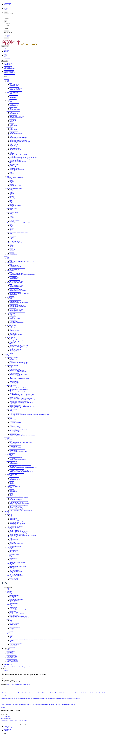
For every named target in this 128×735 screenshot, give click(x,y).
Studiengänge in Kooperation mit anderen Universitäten (22, 274)
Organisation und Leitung (13, 92)
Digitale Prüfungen (13, 612)
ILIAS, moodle (35, 704)
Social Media (12, 120)
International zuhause (14, 554)
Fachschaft (12, 197)
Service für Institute (14, 570)
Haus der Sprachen (13, 550)
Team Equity (12, 458)
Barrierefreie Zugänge (20, 692)
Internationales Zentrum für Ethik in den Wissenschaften (22, 399)
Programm (11, 640)
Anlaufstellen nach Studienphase (17, 312)
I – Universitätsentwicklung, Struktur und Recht (20, 442)
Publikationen (12, 119)
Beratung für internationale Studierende (18, 302)
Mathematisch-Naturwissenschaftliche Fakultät (17, 232)
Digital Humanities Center (15, 359)
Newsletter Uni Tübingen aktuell (17, 116)
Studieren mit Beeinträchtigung (16, 305)
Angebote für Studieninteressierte (17, 268)
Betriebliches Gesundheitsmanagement (18, 505)
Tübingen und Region (14, 168)
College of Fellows (13, 393)
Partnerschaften (13, 518)
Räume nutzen (12, 601)
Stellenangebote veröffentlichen (16, 169)
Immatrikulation (13, 294)
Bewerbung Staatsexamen (15, 289)
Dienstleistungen (13, 491)
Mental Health (12, 308)
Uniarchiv (11, 483)
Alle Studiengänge (8, 63)
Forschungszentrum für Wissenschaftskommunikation (21, 395)
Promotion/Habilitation (14, 220)
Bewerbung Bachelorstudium (16, 285)
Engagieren (12, 629)
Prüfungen (11, 317)
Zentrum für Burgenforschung (16, 403)
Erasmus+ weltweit (13, 579)
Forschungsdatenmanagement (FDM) (18, 363)
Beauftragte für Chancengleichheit (17, 459)
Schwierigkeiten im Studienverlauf (17, 306)
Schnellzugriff (4, 60)
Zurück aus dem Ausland (15, 546)
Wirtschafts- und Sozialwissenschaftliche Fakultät (18, 222)
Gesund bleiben (13, 597)
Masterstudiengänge (14, 277)
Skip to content (7, 3)
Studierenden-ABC (14, 265)
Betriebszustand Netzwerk (7, 698)
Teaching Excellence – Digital (16, 613)
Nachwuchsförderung (12, 409)
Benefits (11, 165)
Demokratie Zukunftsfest (15, 149)
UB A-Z (11, 482)
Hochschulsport (13, 466)
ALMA (2, 704)
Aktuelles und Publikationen (13, 111)
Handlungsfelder (13, 107)
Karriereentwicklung (14, 164)
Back (8, 80)
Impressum (6, 726)
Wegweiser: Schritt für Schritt (16, 309)
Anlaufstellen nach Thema (15, 310)
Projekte (11, 495)
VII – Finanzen (13, 450)
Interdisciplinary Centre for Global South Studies (20, 398)
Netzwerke (12, 108)
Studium (11, 182)
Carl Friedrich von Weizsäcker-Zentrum (18, 389)
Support (11, 493)
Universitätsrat (12, 97)
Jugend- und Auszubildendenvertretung (18, 501)
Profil (8, 81)
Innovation (9, 417)
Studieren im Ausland (12, 536)
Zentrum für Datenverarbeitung (14, 486)
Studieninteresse (10, 262)
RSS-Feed (6, 730)
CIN (10, 377)
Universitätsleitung (13, 95)
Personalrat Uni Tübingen (15, 499)
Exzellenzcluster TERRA (15, 375)
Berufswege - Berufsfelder (15, 349)
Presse (5, 55)
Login (6, 28)
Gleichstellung (12, 194)
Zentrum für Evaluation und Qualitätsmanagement (21, 471)
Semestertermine (50, 692)
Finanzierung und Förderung (16, 543)
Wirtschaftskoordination (15, 422)
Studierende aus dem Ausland (13, 527)
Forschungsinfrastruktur (12, 357)
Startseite (6, 670)
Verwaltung (9, 439)
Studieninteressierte (8, 48)
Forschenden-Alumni (14, 625)
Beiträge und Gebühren (14, 318)
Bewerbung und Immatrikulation (14, 282)
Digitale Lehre (12, 611)
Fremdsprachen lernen (14, 552)
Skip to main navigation (9, 1)
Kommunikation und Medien (16, 599)
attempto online (13, 115)
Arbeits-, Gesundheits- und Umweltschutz (19, 503)
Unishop (66, 698)
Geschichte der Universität (15, 91)
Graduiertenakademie (14, 411)
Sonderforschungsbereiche (15, 379)
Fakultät (11, 180)
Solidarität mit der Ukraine (15, 525)
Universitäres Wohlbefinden (16, 133)
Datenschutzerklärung (9, 727)
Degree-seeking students (15, 530)
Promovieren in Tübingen (15, 413)
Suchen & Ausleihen (14, 477)
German (8, 33)
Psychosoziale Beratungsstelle (16, 509)
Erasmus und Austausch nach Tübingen (18, 533)
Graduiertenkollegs (13, 381)
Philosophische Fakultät (12, 212)
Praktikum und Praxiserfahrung (16, 346)
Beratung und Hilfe (14, 595)
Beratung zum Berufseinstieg (16, 340)
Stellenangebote (57, 692)
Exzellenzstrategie (8, 66)
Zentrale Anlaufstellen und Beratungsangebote (17, 497)
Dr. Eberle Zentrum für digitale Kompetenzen (20, 465)
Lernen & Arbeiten (13, 478)
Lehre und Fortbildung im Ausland (15, 575)
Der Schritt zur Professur (15, 431)
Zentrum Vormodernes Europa (16, 407)
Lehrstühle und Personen (15, 205)
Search (6, 18)
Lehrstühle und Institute (15, 185)
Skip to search (7, 5)
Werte (10, 162)
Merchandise (12, 132)
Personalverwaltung (14, 600)
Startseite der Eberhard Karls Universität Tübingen (18, 684)
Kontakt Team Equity (14, 109)
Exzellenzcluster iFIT (14, 373)
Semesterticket (12, 332)
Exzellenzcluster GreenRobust (16, 370)
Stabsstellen (12, 453)
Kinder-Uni (12, 145)
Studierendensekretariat (9, 68)
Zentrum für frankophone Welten (17, 405)
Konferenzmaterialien (24, 698)
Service (11, 104)
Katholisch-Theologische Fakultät (14, 188)
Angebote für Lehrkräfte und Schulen (18, 137)
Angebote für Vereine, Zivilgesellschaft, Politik (20, 141)
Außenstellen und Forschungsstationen (18, 521)
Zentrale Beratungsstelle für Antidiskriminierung (20, 510)
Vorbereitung (12, 544)
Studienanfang (12, 316)
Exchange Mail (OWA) (9, 704)
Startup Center (12, 421)
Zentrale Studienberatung (9, 74)
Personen (11, 186)
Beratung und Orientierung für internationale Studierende (22, 535)
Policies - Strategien (14, 103)
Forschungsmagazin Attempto (16, 117)
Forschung (11, 184)
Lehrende (6, 52)
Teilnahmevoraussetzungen (15, 643)
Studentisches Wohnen (14, 328)
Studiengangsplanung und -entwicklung (18, 616)
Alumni (5, 54)
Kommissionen (13, 99)
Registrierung (12, 621)
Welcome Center (10, 563)
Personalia (11, 124)
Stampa (5, 733)
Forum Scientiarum (13, 397)
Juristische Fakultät (11, 198)
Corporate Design (13, 603)
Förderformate (12, 608)
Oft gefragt (12, 490)
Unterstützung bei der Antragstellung (18, 429)
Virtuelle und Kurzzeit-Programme (17, 534)
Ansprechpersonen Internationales (17, 523)
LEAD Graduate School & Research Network (20, 378)
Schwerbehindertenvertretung (16, 502)
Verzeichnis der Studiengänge (16, 273)
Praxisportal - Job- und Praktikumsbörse (18, 347)
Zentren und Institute (11, 385)
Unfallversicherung (13, 336)
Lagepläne (11, 173)
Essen (10, 329)
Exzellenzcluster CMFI (14, 369)
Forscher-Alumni (13, 560)
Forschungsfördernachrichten (16, 427)
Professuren (12, 156)
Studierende (6, 50)
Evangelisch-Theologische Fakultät (15, 177)
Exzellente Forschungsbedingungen (17, 161)
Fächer (11, 225)
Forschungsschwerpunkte (15, 210)
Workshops (12, 344)
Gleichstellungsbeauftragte (15, 457)
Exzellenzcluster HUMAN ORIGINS (18, 371)
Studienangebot (10, 270)
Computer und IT (13, 596)
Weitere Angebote (4, 695)
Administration (12, 320)
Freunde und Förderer (14, 89)
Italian (8, 36)
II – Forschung (12, 443)
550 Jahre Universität (14, 84)
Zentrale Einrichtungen (12, 461)
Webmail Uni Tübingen (9, 72)
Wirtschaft (6, 56)
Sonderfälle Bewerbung (15, 292)
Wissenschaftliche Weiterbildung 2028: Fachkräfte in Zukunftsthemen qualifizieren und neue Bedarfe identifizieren (36, 639)
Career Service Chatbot (14, 341)
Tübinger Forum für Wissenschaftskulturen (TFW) (21, 402)
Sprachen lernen (10, 547)
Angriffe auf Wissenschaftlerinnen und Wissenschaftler (22, 435)
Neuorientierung (13, 324)
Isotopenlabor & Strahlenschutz (16, 469)
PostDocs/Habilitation (14, 241)
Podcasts (11, 123)
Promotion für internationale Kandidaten (18, 531)
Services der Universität (15, 574)
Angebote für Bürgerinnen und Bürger (18, 140)
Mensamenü (37, 698)
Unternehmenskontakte (14, 350)
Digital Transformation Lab (15, 507)
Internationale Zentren (14, 522)
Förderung (11, 559)
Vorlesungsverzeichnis (9, 71)
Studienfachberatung (14, 301)
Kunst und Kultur (13, 131)
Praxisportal (52, 704)
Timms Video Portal (59, 704)
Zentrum (11, 245)
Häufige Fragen (13, 645)
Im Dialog (9, 135)
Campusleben (10, 127)
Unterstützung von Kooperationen (17, 562)
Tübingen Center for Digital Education (18, 401)
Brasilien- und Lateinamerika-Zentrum (18, 387)
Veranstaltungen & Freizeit (15, 571)
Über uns (11, 481)
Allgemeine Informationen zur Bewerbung (19, 293)
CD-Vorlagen (16, 698)
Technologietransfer (14, 419)
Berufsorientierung (11, 337)
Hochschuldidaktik (13, 615)
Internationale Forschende (15, 160)
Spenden (11, 628)
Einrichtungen (12, 206)
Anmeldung (12, 647)
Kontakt (5, 9)
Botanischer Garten (14, 463)
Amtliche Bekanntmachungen (8, 692)
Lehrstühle (11, 193)
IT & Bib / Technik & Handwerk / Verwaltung (20, 155)
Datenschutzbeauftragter (15, 506)
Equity (8, 100)
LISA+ (11, 361)
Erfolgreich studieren (14, 321)
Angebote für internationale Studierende (18, 345)
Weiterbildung (7, 58)
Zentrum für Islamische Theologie (14, 242)
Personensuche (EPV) (9, 67)
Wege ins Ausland (13, 539)
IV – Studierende (13, 446)
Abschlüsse (12, 641)
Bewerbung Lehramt (14, 288)
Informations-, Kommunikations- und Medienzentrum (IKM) (23, 467)
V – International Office (15, 447)
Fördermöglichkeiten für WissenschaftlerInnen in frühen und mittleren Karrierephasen (29, 414)
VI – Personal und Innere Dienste (17, 449)
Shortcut (5, 731)
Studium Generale (13, 144)
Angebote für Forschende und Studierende (19, 143)
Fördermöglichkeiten (14, 644)
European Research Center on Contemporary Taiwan (21, 394)
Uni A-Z (6, 8)
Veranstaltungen (13, 125)
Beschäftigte (6, 51)
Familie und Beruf (13, 166)
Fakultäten (6, 174)
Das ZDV (11, 494)
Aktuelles (11, 181)
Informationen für (4, 46)
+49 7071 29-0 (6, 716)
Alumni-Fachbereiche (14, 627)
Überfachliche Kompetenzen (16, 281)
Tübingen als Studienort (15, 266)
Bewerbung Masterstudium (15, 286)
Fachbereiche (12, 218)
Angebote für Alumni (14, 351)
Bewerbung (12, 542)
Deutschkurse (12, 551)
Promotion (11, 240)
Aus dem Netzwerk (14, 623)
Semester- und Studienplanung (16, 322)
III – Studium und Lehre (15, 445)
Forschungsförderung (14, 426)
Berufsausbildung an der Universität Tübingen (20, 158)
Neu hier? (11, 489)
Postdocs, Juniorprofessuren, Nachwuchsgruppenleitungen (23, 157)
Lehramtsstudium (13, 278)
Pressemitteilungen (13, 113)
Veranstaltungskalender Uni (74, 698)
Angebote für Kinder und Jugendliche (18, 139)
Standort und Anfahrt (11, 170)
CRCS (11, 390)
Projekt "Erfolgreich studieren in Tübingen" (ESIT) (21, 261)
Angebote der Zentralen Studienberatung (19, 617)
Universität (6, 79)
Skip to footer (7, 4)
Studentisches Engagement (15, 334)
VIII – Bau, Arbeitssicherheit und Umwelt (19, 451)
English (8, 35)
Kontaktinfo (3, 707)
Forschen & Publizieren (15, 479)
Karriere (8, 151)
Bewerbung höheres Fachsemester (17, 290)
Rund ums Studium (11, 325)
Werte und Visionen (14, 87)
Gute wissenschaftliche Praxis (16, 434)
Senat (10, 96)
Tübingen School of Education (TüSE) (18, 470)
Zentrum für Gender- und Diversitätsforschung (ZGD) (22, 406)
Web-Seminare (12, 342)
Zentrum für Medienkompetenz (16, 473)
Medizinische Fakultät (12, 208)
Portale (2, 701)
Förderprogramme (13, 105)
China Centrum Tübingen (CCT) (17, 391)
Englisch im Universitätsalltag (16, 526)
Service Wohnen (13, 568)
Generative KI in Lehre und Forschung (18, 609)
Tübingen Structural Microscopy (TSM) (18, 362)
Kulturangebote (13, 333)
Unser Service (12, 567)
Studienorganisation (11, 313)
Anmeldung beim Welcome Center (17, 566)
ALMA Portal (7, 64)
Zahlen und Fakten (13, 85)
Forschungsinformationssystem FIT (23, 704)
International (12, 221)
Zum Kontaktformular (6, 718)
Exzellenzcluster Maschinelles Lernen (18, 374)
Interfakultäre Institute (12, 254)
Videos (11, 121)
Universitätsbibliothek (9, 70)
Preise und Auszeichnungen (15, 88)
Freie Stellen (12, 153)
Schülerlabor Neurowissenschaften (17, 147)
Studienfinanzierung (14, 330)
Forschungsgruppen (14, 382)
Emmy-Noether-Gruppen (15, 383)
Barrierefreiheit (7, 729)
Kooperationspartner (11, 415)
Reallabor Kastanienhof (15, 148)
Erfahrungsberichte (13, 540)
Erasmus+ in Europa (14, 578)
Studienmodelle (13, 276)
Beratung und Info (11, 297)
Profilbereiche (12, 367)
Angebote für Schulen (14, 269)
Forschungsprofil (13, 558)
